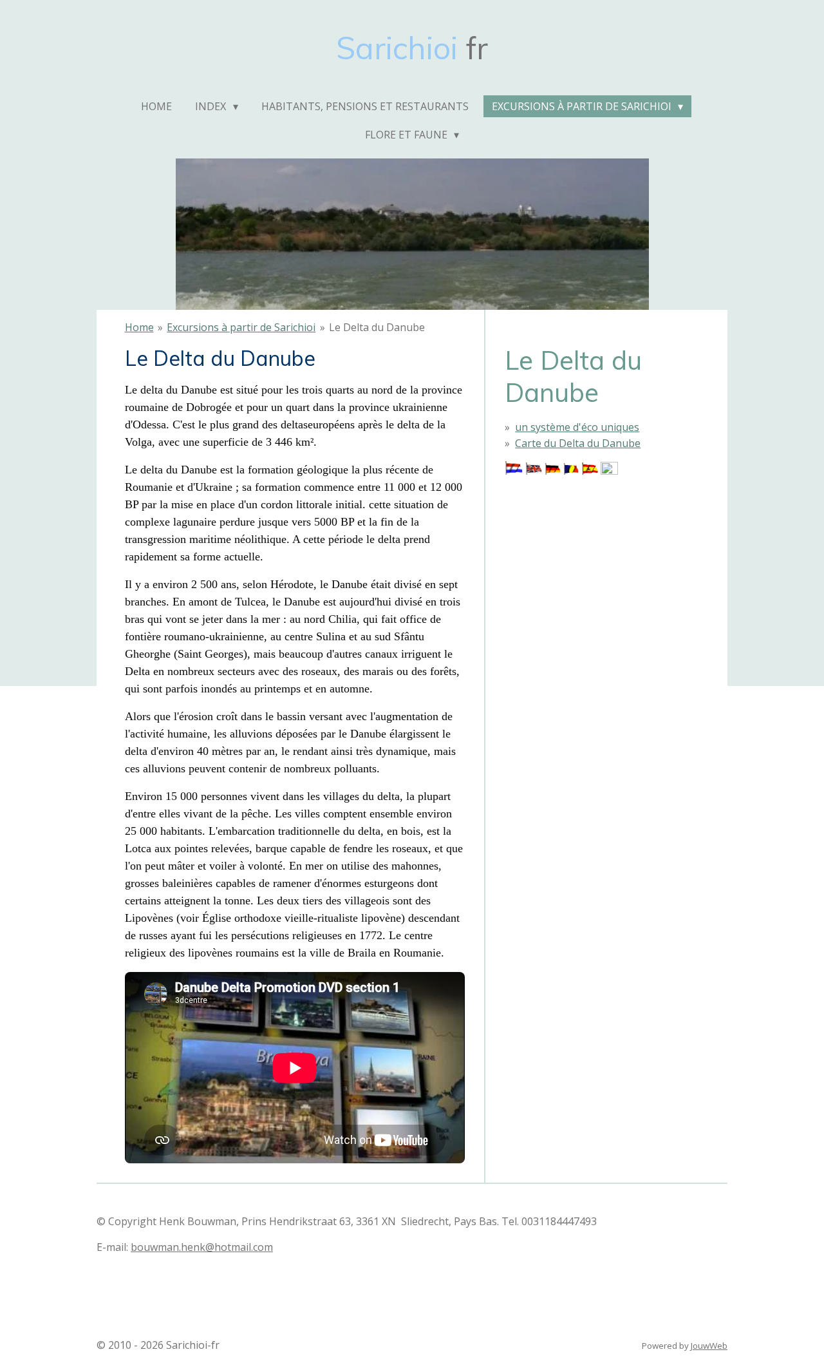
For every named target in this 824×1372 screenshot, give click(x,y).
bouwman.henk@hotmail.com (202, 1247)
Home (139, 327)
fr (412, 47)
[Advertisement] (569, 543)
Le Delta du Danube (377, 327)
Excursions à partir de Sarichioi (241, 327)
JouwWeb (709, 1345)
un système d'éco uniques (577, 427)
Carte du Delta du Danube (578, 443)
